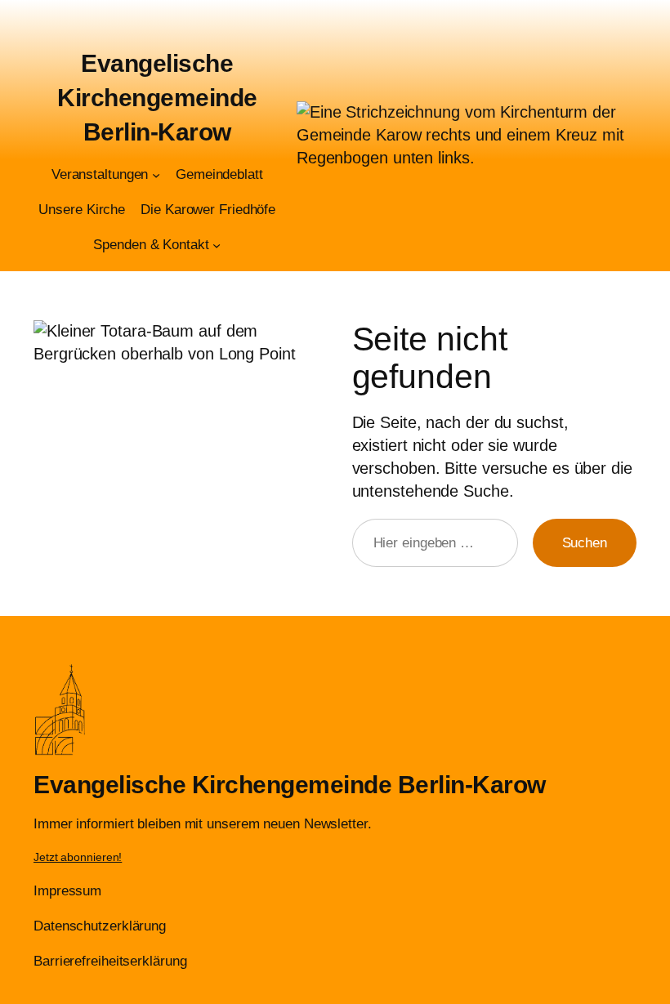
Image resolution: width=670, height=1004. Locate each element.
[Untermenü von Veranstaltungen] (156, 175)
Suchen (584, 543)
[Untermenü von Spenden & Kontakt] (216, 245)
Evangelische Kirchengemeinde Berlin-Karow (157, 97)
